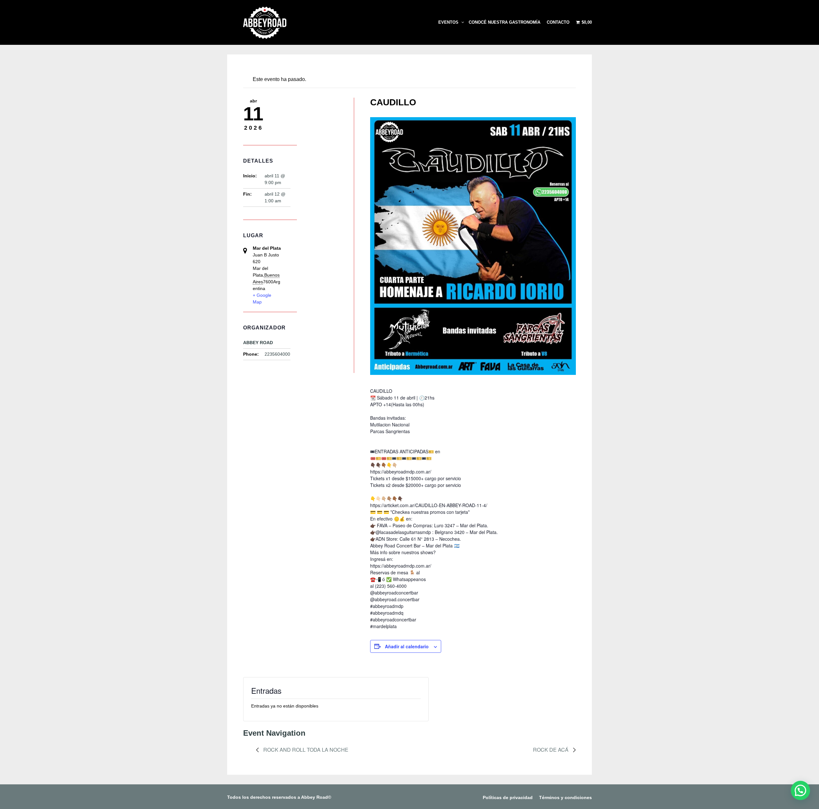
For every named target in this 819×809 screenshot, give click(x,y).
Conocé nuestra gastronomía (504, 22)
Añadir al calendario (407, 646)
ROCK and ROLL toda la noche (305, 749)
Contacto (558, 22)
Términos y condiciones (565, 797)
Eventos (448, 22)
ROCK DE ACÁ (551, 749)
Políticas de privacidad (508, 797)
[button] (800, 790)
